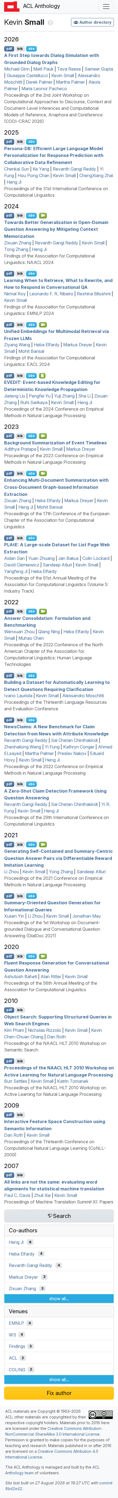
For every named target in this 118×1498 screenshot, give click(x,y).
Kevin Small (62, 75)
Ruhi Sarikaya (33, 402)
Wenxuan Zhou (19, 631)
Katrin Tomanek (72, 1081)
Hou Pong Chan (33, 175)
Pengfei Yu (39, 396)
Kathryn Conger (78, 747)
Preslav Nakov (71, 753)
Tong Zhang (16, 249)
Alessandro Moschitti (83, 695)
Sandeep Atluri (57, 565)
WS (12, 1334)
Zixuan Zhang (17, 242)
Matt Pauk (43, 69)
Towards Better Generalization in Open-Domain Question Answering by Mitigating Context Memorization (56, 229)
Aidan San (14, 558)
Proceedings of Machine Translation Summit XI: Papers (58, 1202)
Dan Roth (56, 1036)
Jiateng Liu (14, 396)
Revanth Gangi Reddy (74, 169)
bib (20, 49)
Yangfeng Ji (15, 571)
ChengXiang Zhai (96, 175)
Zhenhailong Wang (22, 747)
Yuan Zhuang (41, 558)
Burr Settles (15, 1081)
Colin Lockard (95, 558)
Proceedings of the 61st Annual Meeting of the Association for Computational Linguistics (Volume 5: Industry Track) (56, 584)
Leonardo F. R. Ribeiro (51, 293)
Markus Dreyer (77, 344)
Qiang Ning (49, 631)
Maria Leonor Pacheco (44, 88)
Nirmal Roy (15, 293)
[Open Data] (42, 375)
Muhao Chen (31, 638)
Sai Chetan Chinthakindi (74, 740)
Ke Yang (41, 169)
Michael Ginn (17, 69)
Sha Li (84, 396)
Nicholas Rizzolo (44, 1030)
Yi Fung (52, 747)
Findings (17, 1346)
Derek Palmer (39, 82)
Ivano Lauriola (18, 695)
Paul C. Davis (17, 1195)
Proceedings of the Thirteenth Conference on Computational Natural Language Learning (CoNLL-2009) (55, 1148)
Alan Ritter (51, 976)
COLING (17, 1369)
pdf (9, 49)
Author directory (95, 22)
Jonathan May (86, 916)
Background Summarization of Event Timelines (55, 442)
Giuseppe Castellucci (27, 75)
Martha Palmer (70, 82)
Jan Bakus (68, 558)
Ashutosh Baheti (20, 976)
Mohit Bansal (31, 351)
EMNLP (16, 1323)
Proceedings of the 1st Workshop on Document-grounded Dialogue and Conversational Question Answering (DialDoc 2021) (52, 929)
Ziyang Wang (17, 344)
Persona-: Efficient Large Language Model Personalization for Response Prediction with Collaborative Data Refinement (53, 155)
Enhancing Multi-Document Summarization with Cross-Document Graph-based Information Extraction (56, 487)
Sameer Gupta (99, 69)
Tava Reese (69, 69)
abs (31, 49)
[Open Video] (43, 215)
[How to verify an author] (49, 22)
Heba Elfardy (47, 344)
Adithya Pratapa (20, 449)
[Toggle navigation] (106, 6)
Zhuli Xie (42, 1195)
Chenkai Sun (16, 169)
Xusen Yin (14, 916)
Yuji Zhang (64, 396)
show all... (59, 1298)
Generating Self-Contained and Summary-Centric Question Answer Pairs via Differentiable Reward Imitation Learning (58, 858)
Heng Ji (14, 182)
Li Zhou (11, 871)
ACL (13, 1358)
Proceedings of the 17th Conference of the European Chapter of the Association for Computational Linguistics (56, 520)
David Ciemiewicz (21, 565)
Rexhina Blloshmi (94, 293)
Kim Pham (14, 1030)
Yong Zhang (61, 871)
